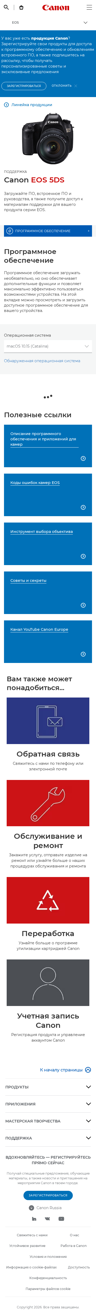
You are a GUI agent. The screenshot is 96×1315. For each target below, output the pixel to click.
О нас (74, 1235)
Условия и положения (48, 1257)
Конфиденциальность (48, 1278)
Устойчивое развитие (27, 1246)
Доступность (79, 1267)
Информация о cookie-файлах (31, 1267)
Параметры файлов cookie (48, 1289)
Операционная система (27, 335)
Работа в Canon (74, 1246)
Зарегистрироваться (24, 86)
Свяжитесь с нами (32, 1235)
